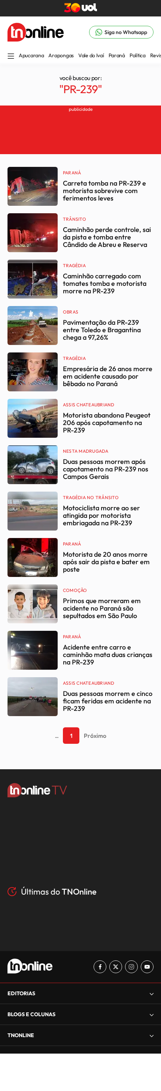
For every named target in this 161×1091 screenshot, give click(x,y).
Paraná (117, 55)
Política (138, 55)
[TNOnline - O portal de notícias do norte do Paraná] (35, 39)
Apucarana (31, 55)
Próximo (95, 735)
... (56, 735)
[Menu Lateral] (10, 57)
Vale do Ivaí (91, 55)
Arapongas (60, 55)
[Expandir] (152, 1035)
